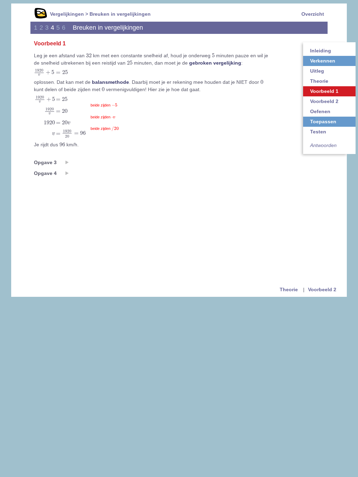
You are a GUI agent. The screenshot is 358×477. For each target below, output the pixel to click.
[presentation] (89, 55)
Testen (318, 131)
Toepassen (323, 121)
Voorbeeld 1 (324, 91)
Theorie (319, 81)
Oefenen (320, 111)
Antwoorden (323, 145)
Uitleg (317, 71)
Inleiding (320, 50)
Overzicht (312, 14)
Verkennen (322, 61)
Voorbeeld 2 (324, 101)
